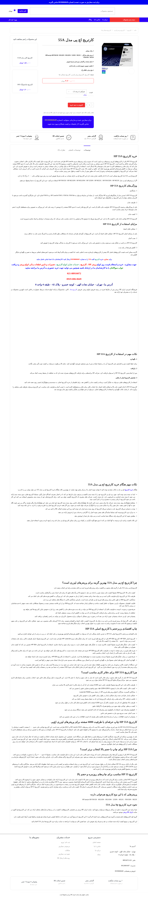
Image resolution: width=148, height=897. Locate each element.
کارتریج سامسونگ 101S (25, 84)
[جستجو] (34, 11)
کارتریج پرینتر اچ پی (119, 30)
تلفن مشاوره (22, 11)
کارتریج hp (73, 289)
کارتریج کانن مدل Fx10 (25, 58)
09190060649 (51, 120)
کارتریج (129, 30)
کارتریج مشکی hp (106, 30)
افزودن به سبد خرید (76, 105)
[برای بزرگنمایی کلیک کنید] (131, 71)
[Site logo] (127, 11)
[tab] (87, 149)
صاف (85, 95)
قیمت (91, 92)
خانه (135, 30)
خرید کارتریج (129, 490)
